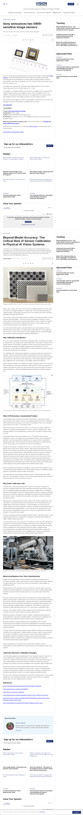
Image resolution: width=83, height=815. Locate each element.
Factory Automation (29, 12)
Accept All (77, 812)
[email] (33, 40)
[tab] (7, 208)
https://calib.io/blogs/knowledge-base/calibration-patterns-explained (22, 686)
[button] (4, 4)
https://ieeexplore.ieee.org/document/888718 (15, 689)
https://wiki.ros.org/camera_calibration (13, 692)
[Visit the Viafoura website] (50, 214)
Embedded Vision (57, 12)
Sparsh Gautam (7, 258)
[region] (28, 210)
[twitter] (28, 40)
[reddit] (30, 40)
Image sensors (6, 233)
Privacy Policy (42, 811)
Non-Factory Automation (44, 12)
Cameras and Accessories (15, 12)
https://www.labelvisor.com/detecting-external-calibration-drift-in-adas (23, 703)
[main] (41, 812)
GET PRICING (7, 105)
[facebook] (23, 40)
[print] (52, 40)
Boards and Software (69, 12)
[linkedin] (26, 40)
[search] (7, 4)
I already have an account (28, 224)
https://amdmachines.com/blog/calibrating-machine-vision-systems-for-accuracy (26, 695)
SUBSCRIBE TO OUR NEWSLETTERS (13, 132)
